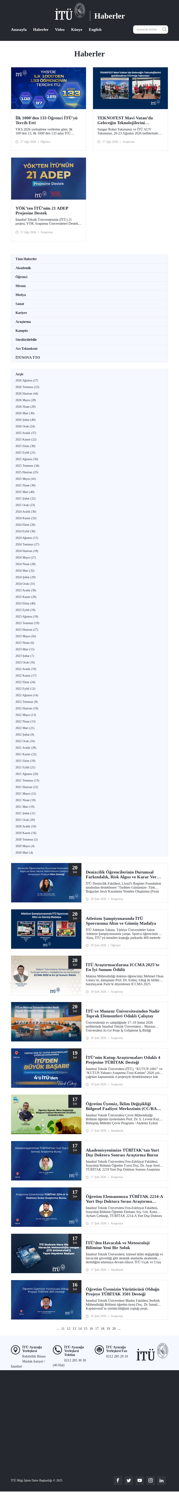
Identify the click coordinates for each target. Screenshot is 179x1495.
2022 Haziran (26, 708)
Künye (76, 29)
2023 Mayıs (25, 636)
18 (102, 1328)
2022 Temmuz (26, 701)
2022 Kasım (25, 675)
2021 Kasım (25, 754)
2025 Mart (24, 492)
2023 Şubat (24, 656)
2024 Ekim (25, 524)
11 (63, 1328)
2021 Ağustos (26, 774)
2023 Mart (24, 649)
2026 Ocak (25, 426)
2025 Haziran (26, 472)
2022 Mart (24, 728)
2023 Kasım (25, 597)
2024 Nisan (25, 564)
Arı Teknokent (26, 348)
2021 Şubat (25, 813)
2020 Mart (24, 852)
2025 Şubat (25, 498)
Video (60, 29)
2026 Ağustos (26, 380)
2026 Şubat (25, 419)
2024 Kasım (25, 518)
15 (85, 1328)
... (58, 1328)
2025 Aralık (25, 433)
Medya (20, 295)
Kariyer (21, 313)
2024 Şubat (25, 577)
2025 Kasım (25, 439)
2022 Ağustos (26, 695)
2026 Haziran (26, 393)
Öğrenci (21, 277)
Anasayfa (19, 29)
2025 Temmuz (27, 465)
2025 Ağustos (26, 459)
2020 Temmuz (26, 839)
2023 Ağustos (26, 616)
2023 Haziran (26, 629)
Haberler (40, 29)
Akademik (23, 268)
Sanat (19, 304)
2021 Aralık (25, 747)
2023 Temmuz (27, 623)
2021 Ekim (25, 760)
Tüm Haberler (26, 259)
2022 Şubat (24, 734)
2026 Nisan (25, 406)
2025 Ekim (25, 446)
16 (91, 1328)
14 (80, 1328)
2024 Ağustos (26, 538)
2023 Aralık (25, 590)
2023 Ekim (25, 603)
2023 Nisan (24, 642)
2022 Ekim (25, 682)
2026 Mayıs (25, 400)
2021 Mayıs (25, 793)
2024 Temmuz (27, 544)
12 (68, 1328)
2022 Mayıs (25, 715)
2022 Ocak (25, 741)
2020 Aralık (25, 826)
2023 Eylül (25, 610)
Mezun (20, 286)
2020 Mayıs (24, 846)
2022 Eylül (25, 688)
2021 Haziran (26, 787)
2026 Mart (24, 413)
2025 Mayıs (25, 478)
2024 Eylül (25, 531)
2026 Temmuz (27, 387)
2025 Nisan (25, 485)
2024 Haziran (26, 551)
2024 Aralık (25, 511)
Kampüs (21, 330)
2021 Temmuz (27, 780)
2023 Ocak (25, 662)
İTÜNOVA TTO (27, 357)
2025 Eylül (25, 452)
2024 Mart (24, 570)
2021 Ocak (25, 819)
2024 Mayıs (25, 557)
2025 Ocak (25, 505)
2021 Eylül (25, 767)
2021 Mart (24, 806)
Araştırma (23, 322)
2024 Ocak (25, 583)
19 (108, 1328)
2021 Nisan (25, 800)
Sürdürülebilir (26, 339)
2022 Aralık (25, 669)
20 (114, 1328)
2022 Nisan (25, 721)
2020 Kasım (25, 833)
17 (97, 1328)
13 (74, 1328)
